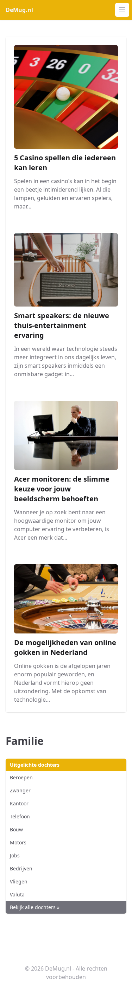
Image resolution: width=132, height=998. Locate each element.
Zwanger (20, 790)
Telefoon (20, 816)
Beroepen (21, 777)
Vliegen (18, 881)
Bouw (16, 829)
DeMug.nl (19, 10)
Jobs (15, 855)
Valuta (17, 894)
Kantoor (19, 803)
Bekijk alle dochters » (34, 907)
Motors (18, 842)
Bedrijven (21, 868)
